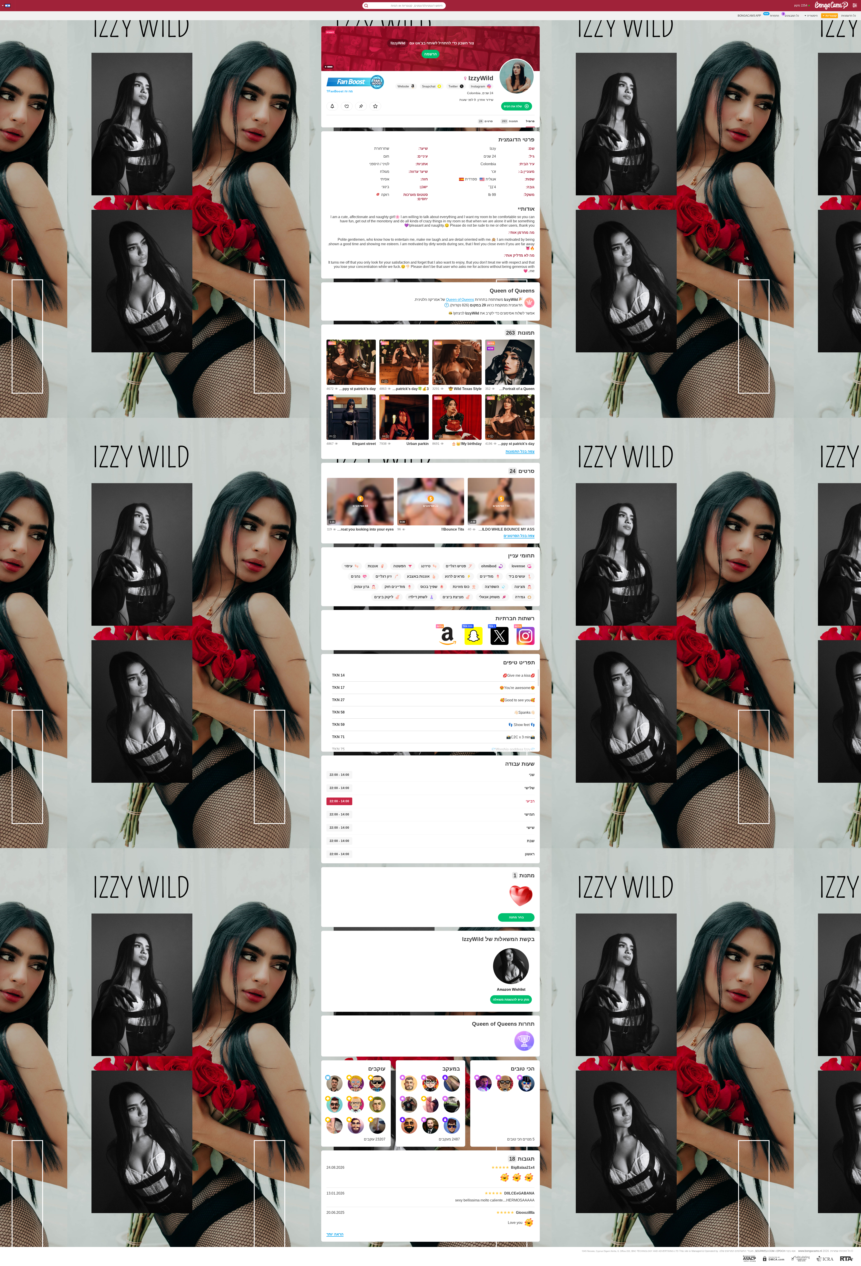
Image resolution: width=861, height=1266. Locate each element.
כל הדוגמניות (848, 15)
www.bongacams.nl (810, 1250)
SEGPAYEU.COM (764, 1251)
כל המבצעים (792, 15)
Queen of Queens (460, 299)
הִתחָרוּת (774, 15)
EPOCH (780, 1251)
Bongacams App (749, 15)
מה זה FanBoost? (339, 91)
